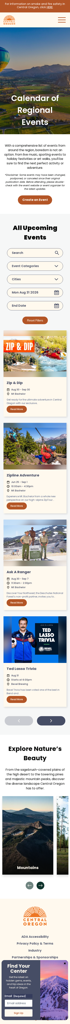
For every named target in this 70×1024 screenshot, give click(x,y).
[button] (29, 885)
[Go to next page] (51, 720)
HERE (50, 7)
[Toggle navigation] (61, 19)
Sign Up (18, 1013)
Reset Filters (35, 320)
